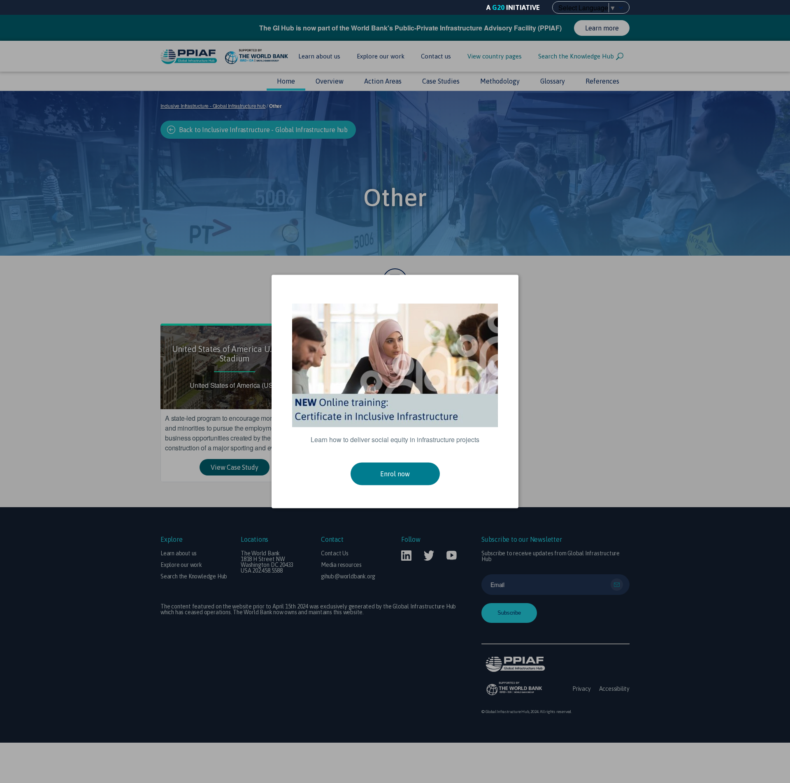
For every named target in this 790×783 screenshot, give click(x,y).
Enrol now (395, 474)
